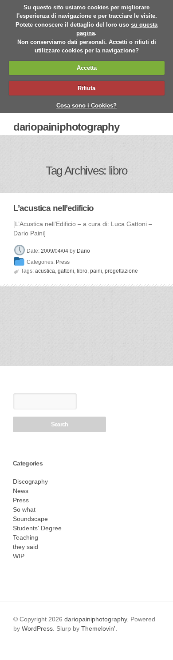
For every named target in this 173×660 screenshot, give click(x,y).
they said (25, 546)
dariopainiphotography (66, 127)
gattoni (66, 271)
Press (63, 262)
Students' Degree (37, 528)
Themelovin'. (99, 628)
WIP (18, 556)
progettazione (121, 271)
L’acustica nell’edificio (53, 208)
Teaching (25, 537)
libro (82, 271)
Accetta (87, 67)
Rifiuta (86, 88)
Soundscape (30, 518)
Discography (30, 481)
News (20, 490)
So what (24, 509)
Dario (83, 251)
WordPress (37, 628)
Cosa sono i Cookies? (86, 105)
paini (96, 271)
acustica (45, 271)
